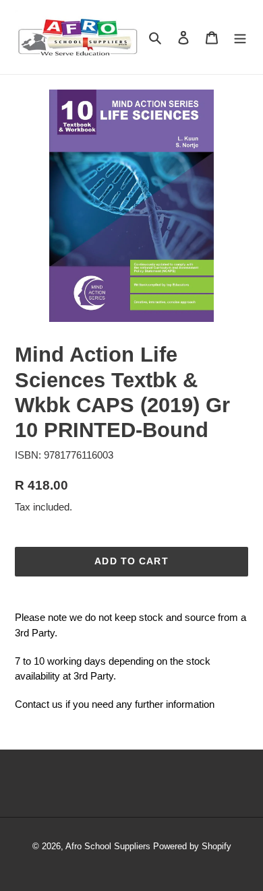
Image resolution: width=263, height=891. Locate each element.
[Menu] (240, 37)
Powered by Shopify (192, 846)
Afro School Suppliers (107, 846)
